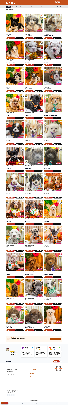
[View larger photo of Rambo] (61, 15)
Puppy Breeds (37, 6)
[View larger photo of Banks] (23, 201)
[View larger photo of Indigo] (61, 228)
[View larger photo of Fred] (23, 68)
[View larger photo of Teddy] (61, 254)
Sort (59, 11)
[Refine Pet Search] (7, 12)
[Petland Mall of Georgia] (10, 2)
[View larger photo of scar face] (61, 174)
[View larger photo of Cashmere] (42, 174)
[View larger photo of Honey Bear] (42, 307)
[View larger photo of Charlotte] (23, 281)
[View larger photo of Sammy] (23, 174)
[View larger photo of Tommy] (61, 201)
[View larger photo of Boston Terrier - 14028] (61, 68)
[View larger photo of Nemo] (42, 121)
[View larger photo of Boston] (42, 201)
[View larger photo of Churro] (61, 121)
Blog (42, 6)
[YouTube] (12, 395)
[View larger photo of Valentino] (23, 228)
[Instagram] (10, 395)
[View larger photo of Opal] (42, 228)
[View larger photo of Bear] (61, 95)
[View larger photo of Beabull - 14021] (42, 42)
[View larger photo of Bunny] (23, 42)
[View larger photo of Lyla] (42, 148)
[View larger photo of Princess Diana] (61, 281)
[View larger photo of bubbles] (23, 254)
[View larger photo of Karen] (61, 307)
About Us (31, 370)
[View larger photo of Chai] (42, 95)
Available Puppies (33, 368)
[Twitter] (8, 395)
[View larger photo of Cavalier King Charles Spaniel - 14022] (23, 121)
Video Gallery (22, 6)
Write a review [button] (13, 354)
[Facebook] (14, 395)
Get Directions (10, 375)
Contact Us (32, 373)
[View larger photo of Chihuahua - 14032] (23, 148)
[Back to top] (61, 361)
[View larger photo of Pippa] (23, 307)
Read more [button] (37, 355)
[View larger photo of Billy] (42, 68)
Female (9, 60)
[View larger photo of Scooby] (42, 281)
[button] (61, 351)
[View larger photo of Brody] (42, 254)
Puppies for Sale (15, 6)
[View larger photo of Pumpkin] (23, 95)
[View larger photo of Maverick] (23, 15)
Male (8, 34)
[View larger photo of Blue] (42, 15)
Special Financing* (33, 369)
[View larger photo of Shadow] (61, 148)
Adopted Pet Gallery (29, 6)
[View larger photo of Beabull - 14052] (61, 42)
